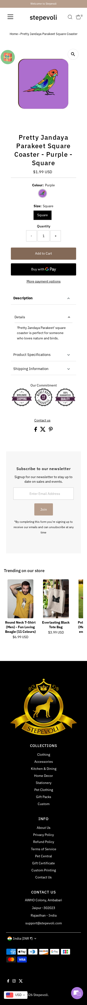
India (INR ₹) (23, 938)
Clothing (43, 754)
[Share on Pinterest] (51, 430)
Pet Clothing (43, 790)
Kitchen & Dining (43, 768)
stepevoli (43, 17)
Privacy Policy (43, 835)
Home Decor (43, 775)
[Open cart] (78, 17)
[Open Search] (70, 17)
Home (14, 34)
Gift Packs (43, 797)
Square (42, 215)
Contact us (42, 420)
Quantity (43, 226)
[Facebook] (8, 981)
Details (19, 317)
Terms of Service (43, 849)
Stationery (43, 783)
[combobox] (16, 995)
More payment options (44, 281)
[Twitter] (21, 981)
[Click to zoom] (73, 54)
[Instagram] (14, 981)
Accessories (43, 761)
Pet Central (43, 856)
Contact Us (43, 877)
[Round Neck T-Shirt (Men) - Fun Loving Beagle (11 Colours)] (20, 598)
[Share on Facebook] (36, 430)
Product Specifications (32, 354)
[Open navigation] (10, 17)
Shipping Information (31, 368)
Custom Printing (43, 870)
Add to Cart (43, 253)
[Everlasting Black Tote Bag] (56, 598)
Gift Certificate (43, 863)
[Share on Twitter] (43, 430)
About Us (44, 827)
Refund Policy (43, 842)
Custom (44, 804)
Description (23, 298)
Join (43, 509)
